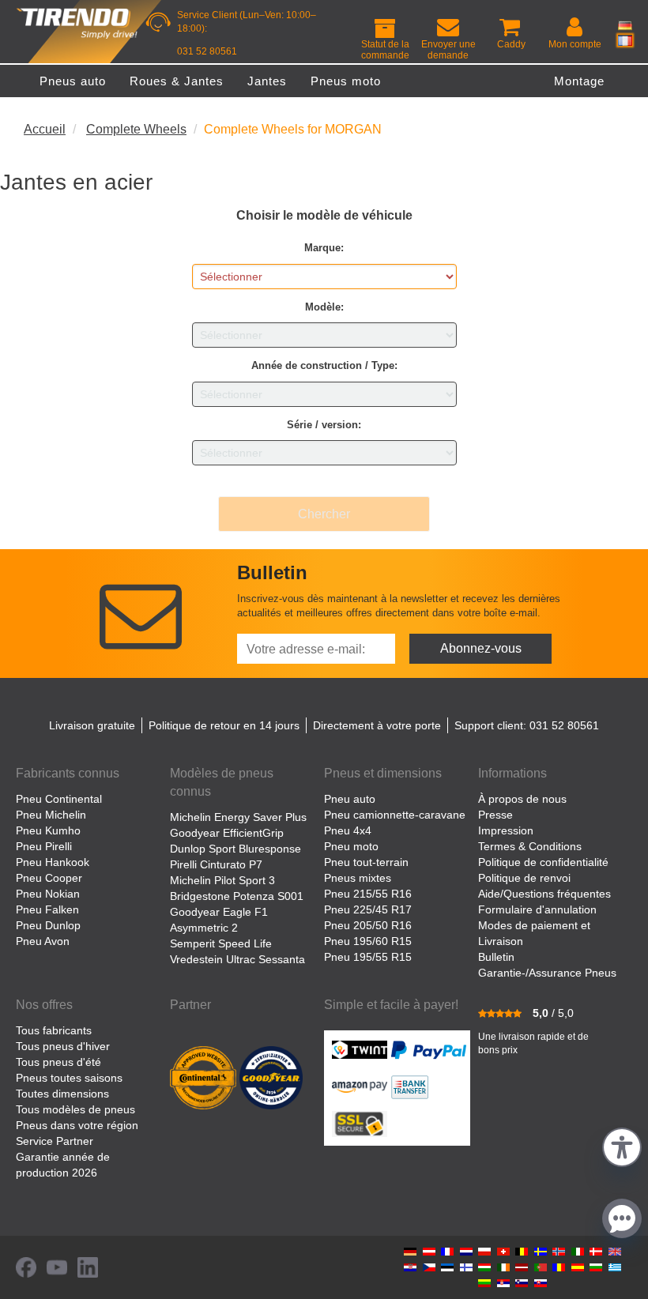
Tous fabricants (54, 1030)
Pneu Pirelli (44, 846)
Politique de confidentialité (543, 862)
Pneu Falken (47, 909)
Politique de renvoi (524, 878)
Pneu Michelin (51, 814)
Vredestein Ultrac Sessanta (237, 959)
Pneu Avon (43, 941)
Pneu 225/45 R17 (368, 909)
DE (625, 25)
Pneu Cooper (49, 878)
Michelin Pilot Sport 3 (222, 880)
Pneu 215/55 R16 (368, 893)
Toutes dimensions (62, 1093)
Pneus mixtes (357, 878)
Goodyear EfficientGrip (227, 832)
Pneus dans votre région (77, 1125)
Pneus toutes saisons (69, 1077)
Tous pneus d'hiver (63, 1046)
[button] (622, 1145)
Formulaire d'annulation (537, 909)
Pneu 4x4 (347, 830)
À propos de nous (522, 799)
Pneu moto (351, 846)
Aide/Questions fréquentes (544, 893)
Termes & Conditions (530, 846)
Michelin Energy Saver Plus (238, 817)
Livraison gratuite (92, 725)
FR (625, 40)
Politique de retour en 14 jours (224, 725)
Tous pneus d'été (58, 1062)
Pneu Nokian (48, 893)
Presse (495, 814)
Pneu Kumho (48, 830)
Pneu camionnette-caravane (394, 814)
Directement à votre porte (377, 725)
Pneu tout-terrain (366, 862)
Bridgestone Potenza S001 (236, 896)
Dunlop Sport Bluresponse (235, 848)
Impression (505, 830)
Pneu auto (349, 799)
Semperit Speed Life (221, 943)
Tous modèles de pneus (75, 1109)
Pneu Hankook (52, 862)
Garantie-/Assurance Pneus (547, 972)
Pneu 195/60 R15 (368, 941)
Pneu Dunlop (48, 925)
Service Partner (54, 1141)
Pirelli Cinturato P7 (216, 864)
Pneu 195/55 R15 (368, 957)
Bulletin (496, 957)
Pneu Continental (59, 799)
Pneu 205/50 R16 (368, 925)
